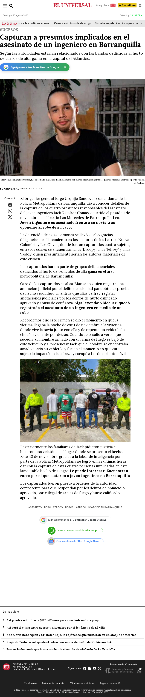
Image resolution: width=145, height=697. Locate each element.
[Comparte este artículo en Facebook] (10, 205)
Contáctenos (30, 683)
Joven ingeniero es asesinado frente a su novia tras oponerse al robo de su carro (67, 225)
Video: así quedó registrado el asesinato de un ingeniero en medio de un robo (75, 308)
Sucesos (9, 29)
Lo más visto (11, 611)
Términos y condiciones (82, 683)
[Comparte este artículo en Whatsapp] (10, 211)
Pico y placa (102, 5)
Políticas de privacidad (53, 683)
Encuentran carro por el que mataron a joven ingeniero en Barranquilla (75, 473)
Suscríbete (129, 5)
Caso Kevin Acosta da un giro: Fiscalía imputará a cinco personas (86, 23)
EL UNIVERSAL (9, 188)
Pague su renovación (110, 683)
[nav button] (5, 5)
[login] (140, 5)
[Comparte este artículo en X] (10, 217)
